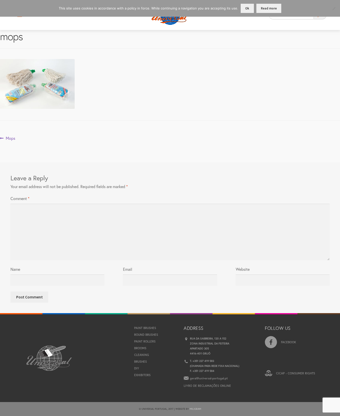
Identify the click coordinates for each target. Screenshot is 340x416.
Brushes (140, 361)
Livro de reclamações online (207, 386)
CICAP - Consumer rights (295, 373)
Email (127, 269)
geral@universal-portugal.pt (209, 378)
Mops (10, 138)
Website (243, 269)
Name (15, 269)
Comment (19, 198)
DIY (136, 368)
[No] (333, 8)
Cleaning (141, 355)
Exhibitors (142, 375)
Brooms (140, 348)
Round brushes (146, 335)
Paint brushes (145, 328)
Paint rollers (145, 341)
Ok (247, 8)
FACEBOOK (288, 342)
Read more (269, 8)
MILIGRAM (195, 409)
